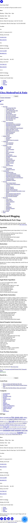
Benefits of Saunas (10, 169)
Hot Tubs (5, 106)
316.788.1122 (3, 64)
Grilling (11, 419)
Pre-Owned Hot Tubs (11, 114)
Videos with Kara (7, 408)
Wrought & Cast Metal (11, 156)
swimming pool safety (13, 432)
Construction (6, 171)
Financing (8, 204)
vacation (25, 432)
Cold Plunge (9, 113)
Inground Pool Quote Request (13, 125)
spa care (9, 428)
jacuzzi (8, 423)
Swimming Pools (7, 396)
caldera (25, 417)
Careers (8, 205)
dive (0, 419)
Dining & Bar (9, 158)
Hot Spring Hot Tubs (11, 108)
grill (7, 419)
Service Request (10, 187)
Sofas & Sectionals (10, 160)
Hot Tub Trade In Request (12, 117)
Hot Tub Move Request (11, 196)
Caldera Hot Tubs (10, 109)
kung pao (11, 423)
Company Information (5, 97)
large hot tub (16, 423)
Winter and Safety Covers (12, 129)
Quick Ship (8, 146)
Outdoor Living (6, 399)
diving (3, 419)
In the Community (10, 201)
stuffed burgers (19, 428)
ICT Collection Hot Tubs (12, 110)
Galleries (8, 203)
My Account (6, 211)
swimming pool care (21, 430)
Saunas (4, 167)
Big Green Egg (14, 366)
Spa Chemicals (9, 120)
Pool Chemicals (9, 133)
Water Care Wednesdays (8, 405)
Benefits (8, 138)
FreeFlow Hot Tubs (10, 112)
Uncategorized (6, 393)
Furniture (5, 145)
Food (5, 419)
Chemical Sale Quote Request (13, 184)
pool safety (14, 426)
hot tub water (23, 421)
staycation (15, 428)
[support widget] (24, 519)
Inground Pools (9, 122)
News (4, 409)
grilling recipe (17, 419)
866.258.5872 (3, 39)
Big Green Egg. (23, 224)
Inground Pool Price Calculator (13, 124)
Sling (7, 150)
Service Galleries (10, 188)
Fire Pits (8, 157)
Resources (5, 197)
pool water (19, 426)
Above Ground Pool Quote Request (14, 128)
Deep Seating (9, 154)
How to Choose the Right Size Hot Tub (12, 384)
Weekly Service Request (11, 189)
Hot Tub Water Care (11, 118)
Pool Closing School (11, 183)
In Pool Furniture (10, 149)
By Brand (8, 148)
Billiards (5, 403)
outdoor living (9, 425)
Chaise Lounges (10, 162)
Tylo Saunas (9, 168)
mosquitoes (20, 423)
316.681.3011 (3, 37)
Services (8, 134)
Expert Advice (9, 200)
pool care (6, 427)
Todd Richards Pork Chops (18, 369)
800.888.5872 (3, 53)
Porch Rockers (9, 165)
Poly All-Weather (10, 152)
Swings (7, 164)
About (4, 80)
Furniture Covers (10, 161)
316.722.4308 (3, 50)
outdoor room (17, 425)
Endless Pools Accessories (12, 140)
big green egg (8, 369)
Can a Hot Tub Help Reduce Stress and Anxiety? (14, 388)
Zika (21, 434)
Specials (5, 84)
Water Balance (2, 434)
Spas (12, 428)
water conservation (8, 434)
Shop (4, 212)
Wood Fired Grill (16, 434)
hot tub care (17, 421)
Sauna (4, 400)
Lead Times (8, 199)
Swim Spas (8, 137)
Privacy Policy (14, 522)
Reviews (5, 81)
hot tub (11, 421)
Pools (4, 121)
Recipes (5, 397)
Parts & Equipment (10, 132)
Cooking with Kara (7, 407)
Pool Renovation (10, 179)
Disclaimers (8, 207)
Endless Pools (6, 136)
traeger (20, 432)
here (6, 515)
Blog (4, 83)
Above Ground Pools (11, 126)
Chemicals (5, 141)
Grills (4, 401)
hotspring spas (6, 421)
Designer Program (10, 208)
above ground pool (5, 417)
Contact (2, 100)
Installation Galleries (11, 180)
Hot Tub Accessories (11, 116)
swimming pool (8, 430)
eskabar (9, 522)
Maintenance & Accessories (12, 130)
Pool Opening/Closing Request (13, 193)
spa (6, 428)
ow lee (22, 425)
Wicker (7, 153)
